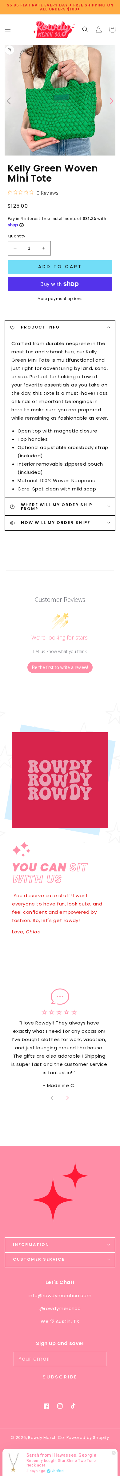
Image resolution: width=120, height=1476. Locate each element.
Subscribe (60, 1377)
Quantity (16, 236)
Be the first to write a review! (60, 667)
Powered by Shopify (87, 1437)
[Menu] (7, 30)
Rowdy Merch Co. (47, 1437)
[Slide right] (67, 1098)
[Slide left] (9, 100)
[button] (85, 30)
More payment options (60, 298)
